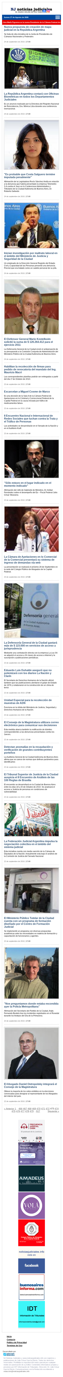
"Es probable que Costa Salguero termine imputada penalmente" (29, 176)
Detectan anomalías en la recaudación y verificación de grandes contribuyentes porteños (28, 750)
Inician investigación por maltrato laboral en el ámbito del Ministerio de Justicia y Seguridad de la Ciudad (31, 256)
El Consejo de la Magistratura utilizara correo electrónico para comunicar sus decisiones (31, 724)
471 (43, 1108)
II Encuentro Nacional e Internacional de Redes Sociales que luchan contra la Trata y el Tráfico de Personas (31, 418)
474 (57, 1108)
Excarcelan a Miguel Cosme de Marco (27, 391)
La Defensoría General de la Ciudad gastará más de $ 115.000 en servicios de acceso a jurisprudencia (30, 645)
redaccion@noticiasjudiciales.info (16, 1371)
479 (32, 1111)
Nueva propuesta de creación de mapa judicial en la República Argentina (27, 28)
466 (20, 1108)
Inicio (9, 1336)
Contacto (11, 1339)
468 (30, 1108)
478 (27, 1111)
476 (18, 1111)
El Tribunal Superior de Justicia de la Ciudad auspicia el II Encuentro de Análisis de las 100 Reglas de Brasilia (31, 777)
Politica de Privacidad (17, 1342)
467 (25, 1108)
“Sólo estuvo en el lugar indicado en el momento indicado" (27, 484)
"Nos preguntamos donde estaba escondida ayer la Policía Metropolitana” (31, 1005)
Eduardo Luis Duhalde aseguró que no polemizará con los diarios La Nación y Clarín (28, 673)
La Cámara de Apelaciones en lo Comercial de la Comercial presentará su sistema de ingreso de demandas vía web (30, 559)
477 (23, 1111)
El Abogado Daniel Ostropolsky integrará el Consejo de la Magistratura (30, 1085)
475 (14, 1111)
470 (39, 1108)
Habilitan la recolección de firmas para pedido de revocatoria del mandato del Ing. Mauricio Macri (30, 369)
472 (48, 1108)
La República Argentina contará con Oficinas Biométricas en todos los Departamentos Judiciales (31, 96)
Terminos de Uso (14, 1345)
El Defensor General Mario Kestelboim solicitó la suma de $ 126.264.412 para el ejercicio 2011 (28, 342)
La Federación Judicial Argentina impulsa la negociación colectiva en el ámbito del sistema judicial (31, 844)
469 (34, 1108)
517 (38, 1111)
